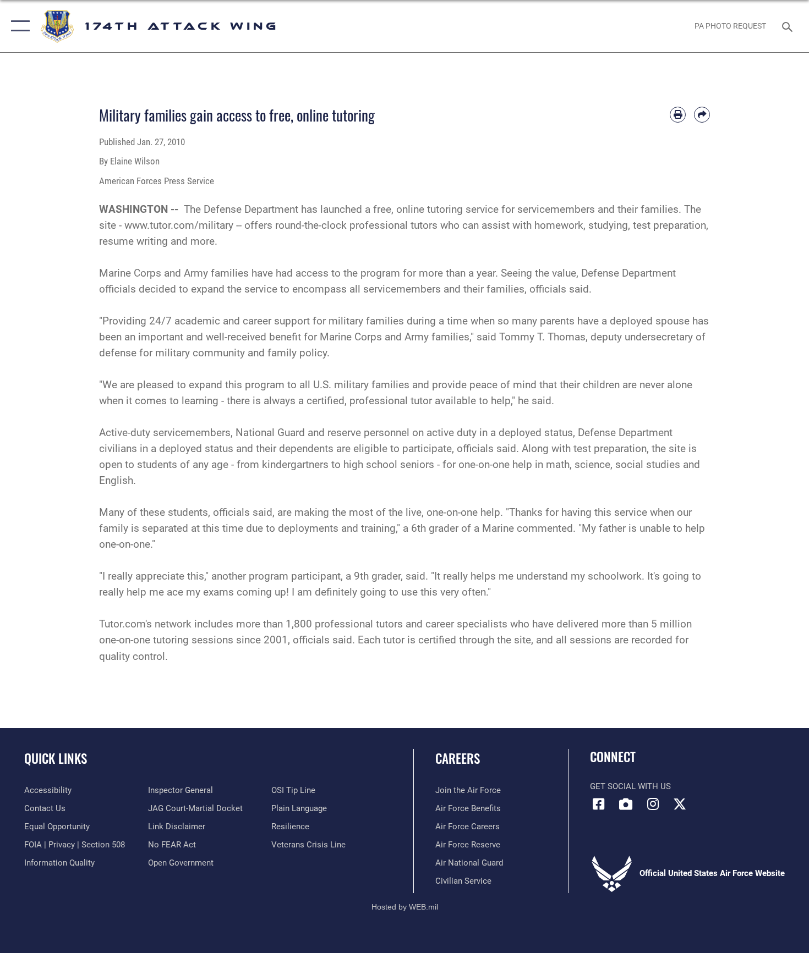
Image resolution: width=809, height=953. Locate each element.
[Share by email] (702, 115)
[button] (18, 26)
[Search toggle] (789, 26)
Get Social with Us (630, 786)
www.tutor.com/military (178, 225)
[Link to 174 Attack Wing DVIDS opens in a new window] (625, 804)
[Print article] (678, 115)
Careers (457, 758)
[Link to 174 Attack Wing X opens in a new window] (679, 804)
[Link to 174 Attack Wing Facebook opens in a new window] (598, 804)
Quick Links (55, 758)
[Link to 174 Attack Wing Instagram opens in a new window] (652, 804)
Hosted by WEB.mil (404, 906)
